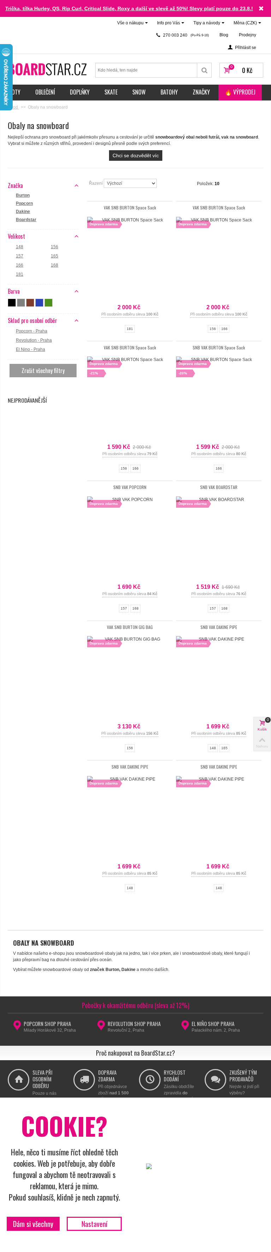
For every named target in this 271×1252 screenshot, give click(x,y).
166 (19, 265)
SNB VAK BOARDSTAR (218, 487)
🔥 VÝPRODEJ (240, 92)
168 (54, 265)
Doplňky (80, 92)
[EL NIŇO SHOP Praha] (185, 1027)
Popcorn (24, 203)
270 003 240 (185, 35)
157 (19, 256)
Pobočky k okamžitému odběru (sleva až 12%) (135, 1005)
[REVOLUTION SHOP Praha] (101, 1027)
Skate (111, 92)
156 (54, 246)
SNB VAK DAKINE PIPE (218, 627)
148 (19, 246)
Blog (223, 34)
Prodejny (247, 34)
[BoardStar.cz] (48, 68)
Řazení (96, 183)
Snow (139, 92)
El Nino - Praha (30, 349)
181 (19, 274)
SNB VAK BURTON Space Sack (219, 347)
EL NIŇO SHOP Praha (213, 1023)
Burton (23, 195)
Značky (201, 92)
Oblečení (45, 92)
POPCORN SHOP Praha (47, 1023)
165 (54, 256)
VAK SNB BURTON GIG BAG (130, 627)
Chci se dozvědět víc (136, 155)
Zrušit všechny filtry (43, 370)
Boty (14, 92)
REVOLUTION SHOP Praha (134, 1023)
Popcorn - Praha (31, 331)
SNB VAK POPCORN (129, 487)
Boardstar (26, 219)
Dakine (23, 211)
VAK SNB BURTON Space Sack (130, 207)
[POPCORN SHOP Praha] (17, 1027)
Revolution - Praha (34, 340)
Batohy (169, 92)
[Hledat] (204, 70)
